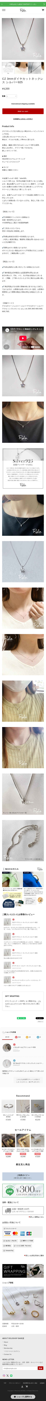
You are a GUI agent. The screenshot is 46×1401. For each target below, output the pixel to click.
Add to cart (23, 111)
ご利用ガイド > (23, 1175)
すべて (7, 1037)
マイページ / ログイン (12, 1351)
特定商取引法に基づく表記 (30, 1383)
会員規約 (42, 1383)
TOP (5, 1383)
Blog (5, 1345)
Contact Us (7, 1354)
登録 (40, 1368)
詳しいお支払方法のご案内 (35, 1255)
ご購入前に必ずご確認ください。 (23, 1178)
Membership (8, 1348)
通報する (40, 1021)
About (6, 1342)
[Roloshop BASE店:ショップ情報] (23, 1303)
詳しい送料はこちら (37, 1217)
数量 (3, 96)
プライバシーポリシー (15, 1383)
